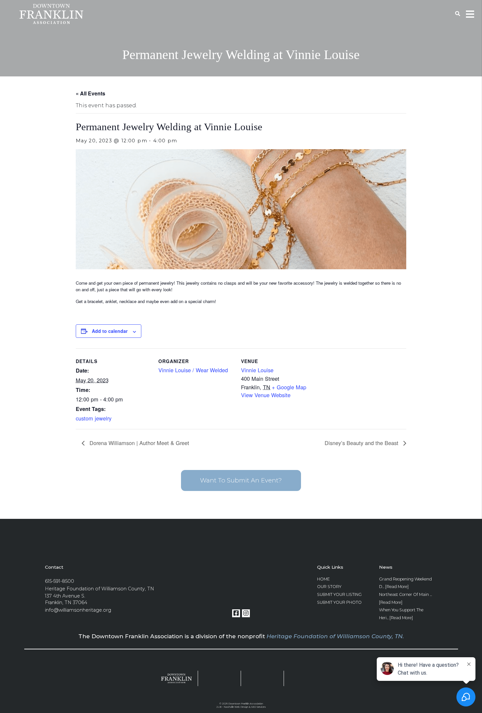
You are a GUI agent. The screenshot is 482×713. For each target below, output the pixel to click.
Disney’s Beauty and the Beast (362, 443)
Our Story (329, 586)
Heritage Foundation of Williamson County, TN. (335, 636)
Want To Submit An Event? (241, 480)
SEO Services (258, 706)
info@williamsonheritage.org (78, 610)
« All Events (90, 93)
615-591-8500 (59, 581)
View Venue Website (266, 395)
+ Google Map (289, 387)
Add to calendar (110, 331)
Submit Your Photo (339, 602)
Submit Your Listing (339, 594)
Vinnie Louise (257, 370)
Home (323, 579)
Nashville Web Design (236, 706)
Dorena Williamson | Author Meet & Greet (138, 443)
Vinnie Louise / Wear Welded (193, 370)
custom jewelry (93, 418)
